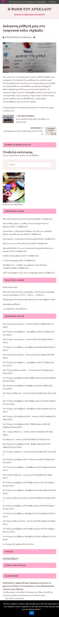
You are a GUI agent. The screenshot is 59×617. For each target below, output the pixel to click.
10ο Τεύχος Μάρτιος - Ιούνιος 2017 (18, 474)
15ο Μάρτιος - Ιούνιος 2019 (15, 439)
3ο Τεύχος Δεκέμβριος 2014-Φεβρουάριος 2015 (24, 528)
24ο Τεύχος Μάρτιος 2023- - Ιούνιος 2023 (21, 370)
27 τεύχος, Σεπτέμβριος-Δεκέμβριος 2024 (21, 347)
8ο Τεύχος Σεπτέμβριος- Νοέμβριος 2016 (21, 490)
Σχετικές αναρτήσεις (14, 598)
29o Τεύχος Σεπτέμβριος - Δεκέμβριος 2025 (22, 331)
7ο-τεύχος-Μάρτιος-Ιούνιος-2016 (18, 497)
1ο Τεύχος (7, 544)
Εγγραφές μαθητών (11, 304)
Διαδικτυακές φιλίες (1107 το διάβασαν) (20, 255)
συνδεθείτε (34, 155)
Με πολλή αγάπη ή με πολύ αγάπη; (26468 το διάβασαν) (28, 218)
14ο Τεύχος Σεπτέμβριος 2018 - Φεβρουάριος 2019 (25, 443)
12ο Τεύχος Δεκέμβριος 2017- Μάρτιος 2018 (22, 459)
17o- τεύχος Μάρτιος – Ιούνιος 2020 (19, 431)
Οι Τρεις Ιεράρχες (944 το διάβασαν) (19, 260)
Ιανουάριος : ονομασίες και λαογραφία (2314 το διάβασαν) (29, 238)
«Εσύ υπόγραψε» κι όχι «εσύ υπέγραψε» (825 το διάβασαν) (29, 272)
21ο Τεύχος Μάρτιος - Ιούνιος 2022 (18, 393)
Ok (32, 613)
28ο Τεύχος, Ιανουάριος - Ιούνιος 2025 (20, 339)
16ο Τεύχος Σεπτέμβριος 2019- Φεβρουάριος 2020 (25, 424)
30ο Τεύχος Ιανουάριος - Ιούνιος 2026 (20, 323)
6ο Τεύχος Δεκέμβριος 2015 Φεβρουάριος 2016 (23, 505)
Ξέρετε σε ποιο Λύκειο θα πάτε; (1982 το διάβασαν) (25, 243)
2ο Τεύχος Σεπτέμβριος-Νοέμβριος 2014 (21, 536)
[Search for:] (29, 164)
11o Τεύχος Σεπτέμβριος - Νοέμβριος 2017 (21, 467)
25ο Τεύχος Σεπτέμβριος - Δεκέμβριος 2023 (22, 362)
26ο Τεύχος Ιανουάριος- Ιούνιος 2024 (20, 354)
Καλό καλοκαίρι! (10, 287)
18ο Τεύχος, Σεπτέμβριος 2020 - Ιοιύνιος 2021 (23, 416)
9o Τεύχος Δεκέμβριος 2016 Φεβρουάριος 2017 (23, 482)
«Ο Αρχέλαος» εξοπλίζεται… (16, 308)
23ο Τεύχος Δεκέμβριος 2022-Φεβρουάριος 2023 (24, 377)
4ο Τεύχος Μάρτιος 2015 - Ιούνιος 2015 (20, 520)
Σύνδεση (52, 2)
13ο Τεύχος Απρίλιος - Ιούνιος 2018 (19, 451)
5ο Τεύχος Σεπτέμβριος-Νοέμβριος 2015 (21, 513)
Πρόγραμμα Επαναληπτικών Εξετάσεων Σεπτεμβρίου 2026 (29, 299)
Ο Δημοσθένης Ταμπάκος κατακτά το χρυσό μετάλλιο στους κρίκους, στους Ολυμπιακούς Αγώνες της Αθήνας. (28, 585)
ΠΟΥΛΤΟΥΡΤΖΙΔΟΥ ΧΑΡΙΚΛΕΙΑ (18, 37)
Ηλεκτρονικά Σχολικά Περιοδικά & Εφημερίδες (27, 2)
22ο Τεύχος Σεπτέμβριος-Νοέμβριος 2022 (21, 385)
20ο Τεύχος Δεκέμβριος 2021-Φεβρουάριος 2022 (24, 400)
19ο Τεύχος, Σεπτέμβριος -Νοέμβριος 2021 (22, 408)
